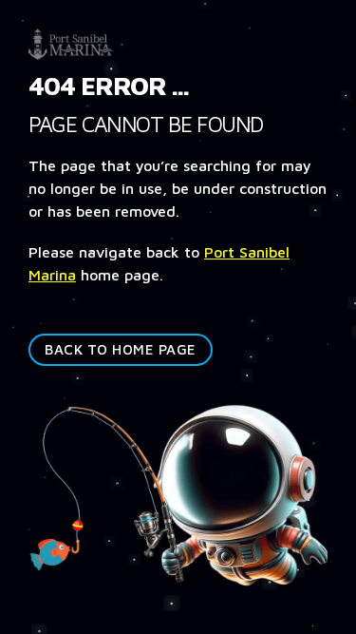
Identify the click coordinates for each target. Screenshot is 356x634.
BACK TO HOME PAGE (121, 349)
